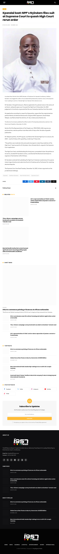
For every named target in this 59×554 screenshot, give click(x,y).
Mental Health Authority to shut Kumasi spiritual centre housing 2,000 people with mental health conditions (15, 249)
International (50, 544)
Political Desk (7, 25)
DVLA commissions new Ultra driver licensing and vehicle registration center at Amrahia (33, 317)
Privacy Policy (38, 422)
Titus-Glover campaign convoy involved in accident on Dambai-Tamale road (13, 220)
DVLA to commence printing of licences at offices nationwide (26, 310)
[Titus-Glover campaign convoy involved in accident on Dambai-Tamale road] (16, 206)
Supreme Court (35, 175)
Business (5, 307)
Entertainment (33, 544)
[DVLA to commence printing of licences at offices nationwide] (29, 285)
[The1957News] (29, 2)
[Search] (55, 2)
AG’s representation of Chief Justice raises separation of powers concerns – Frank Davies (43, 200)
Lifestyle (24, 544)
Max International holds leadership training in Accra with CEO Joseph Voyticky (30, 367)
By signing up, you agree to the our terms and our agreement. (30, 422)
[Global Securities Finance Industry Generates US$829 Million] (6, 360)
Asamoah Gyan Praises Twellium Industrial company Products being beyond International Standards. (33, 376)
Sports (42, 544)
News (4, 9)
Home (6, 544)
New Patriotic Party (25, 175)
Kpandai (5, 175)
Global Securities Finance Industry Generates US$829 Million (28, 358)
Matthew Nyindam (13, 175)
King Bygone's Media (37, 548)
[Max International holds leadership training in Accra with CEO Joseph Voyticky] (6, 369)
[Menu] (4, 2)
